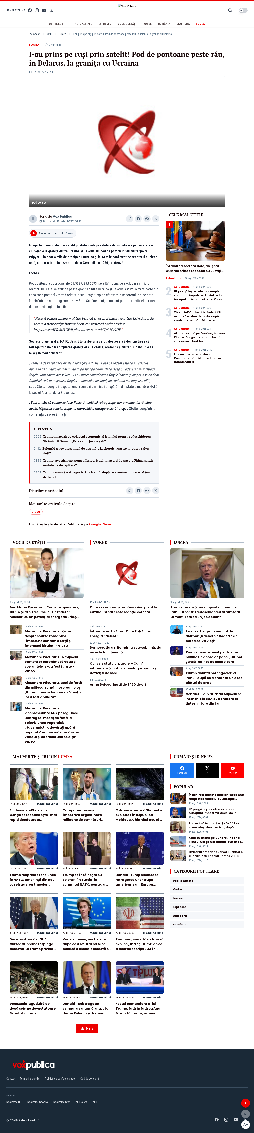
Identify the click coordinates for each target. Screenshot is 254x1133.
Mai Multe (86, 1028)
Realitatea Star (61, 1102)
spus (124, 408)
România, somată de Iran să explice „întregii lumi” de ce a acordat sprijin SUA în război (140, 946)
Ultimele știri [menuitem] (58, 23)
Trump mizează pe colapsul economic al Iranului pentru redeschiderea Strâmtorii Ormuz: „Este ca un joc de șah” (97, 438)
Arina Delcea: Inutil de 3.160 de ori (118, 684)
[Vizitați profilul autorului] (33, 219)
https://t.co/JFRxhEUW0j (53, 329)
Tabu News (81, 1102)
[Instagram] (37, 10)
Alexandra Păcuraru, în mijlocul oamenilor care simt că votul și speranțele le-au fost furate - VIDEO (51, 664)
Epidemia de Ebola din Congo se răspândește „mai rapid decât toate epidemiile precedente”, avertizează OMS (33, 820)
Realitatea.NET (14, 1102)
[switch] (243, 10)
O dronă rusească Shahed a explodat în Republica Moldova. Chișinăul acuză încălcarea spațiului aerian (139, 817)
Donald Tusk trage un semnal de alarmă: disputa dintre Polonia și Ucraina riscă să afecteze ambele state (86, 1013)
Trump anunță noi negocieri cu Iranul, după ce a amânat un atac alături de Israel (97, 474)
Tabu (94, 1102)
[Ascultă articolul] (245, 1103)
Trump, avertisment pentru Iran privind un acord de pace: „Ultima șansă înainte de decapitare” (98, 462)
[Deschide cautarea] (230, 10)
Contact (10, 1078)
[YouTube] (44, 10)
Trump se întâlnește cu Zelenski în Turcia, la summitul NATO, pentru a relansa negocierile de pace (86, 882)
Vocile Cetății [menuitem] (127, 23)
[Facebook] (29, 10)
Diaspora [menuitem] (183, 23)
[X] (51, 10)
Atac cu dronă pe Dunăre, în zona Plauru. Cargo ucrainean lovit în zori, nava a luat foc (199, 337)
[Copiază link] (129, 218)
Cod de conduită (89, 1078)
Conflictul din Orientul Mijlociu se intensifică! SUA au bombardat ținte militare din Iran (213, 699)
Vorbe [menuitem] (147, 23)
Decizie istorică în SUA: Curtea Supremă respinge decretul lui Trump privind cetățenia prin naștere (31, 946)
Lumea (62, 34)
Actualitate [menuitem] (83, 23)
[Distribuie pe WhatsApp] (147, 218)
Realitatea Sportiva (38, 1102)
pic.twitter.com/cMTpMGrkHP (97, 329)
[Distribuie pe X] (155, 218)
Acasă (36, 34)
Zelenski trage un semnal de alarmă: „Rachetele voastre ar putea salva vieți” (95, 450)
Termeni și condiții (30, 1078)
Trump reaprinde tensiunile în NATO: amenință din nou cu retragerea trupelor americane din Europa (33, 882)
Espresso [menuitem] (105, 23)
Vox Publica (62, 216)
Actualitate (173, 278)
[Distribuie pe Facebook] (138, 218)
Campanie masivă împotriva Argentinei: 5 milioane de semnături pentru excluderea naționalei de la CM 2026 (83, 820)
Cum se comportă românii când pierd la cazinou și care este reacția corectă (123, 609)
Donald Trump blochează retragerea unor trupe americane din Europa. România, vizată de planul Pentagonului (138, 884)
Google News (100, 524)
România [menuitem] (164, 23)
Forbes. (34, 273)
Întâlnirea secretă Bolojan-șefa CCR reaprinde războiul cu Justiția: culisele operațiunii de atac (195, 271)
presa (36, 512)
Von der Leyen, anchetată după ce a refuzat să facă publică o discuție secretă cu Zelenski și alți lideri (87, 946)
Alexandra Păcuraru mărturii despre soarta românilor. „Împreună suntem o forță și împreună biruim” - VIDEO (49, 638)
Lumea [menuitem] (200, 23)
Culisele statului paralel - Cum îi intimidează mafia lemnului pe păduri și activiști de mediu (123, 668)
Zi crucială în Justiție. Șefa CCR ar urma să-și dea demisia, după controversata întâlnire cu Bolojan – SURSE (199, 318)
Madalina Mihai (47, 804)
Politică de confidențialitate (60, 1078)
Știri (49, 34)
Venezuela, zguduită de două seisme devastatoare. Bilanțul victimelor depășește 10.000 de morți (33, 1010)
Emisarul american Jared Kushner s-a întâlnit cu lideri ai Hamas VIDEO (197, 358)
